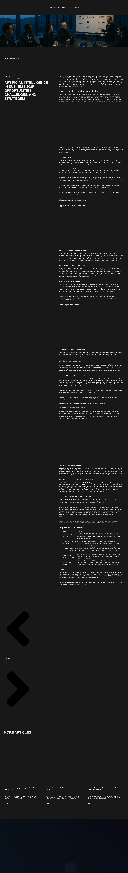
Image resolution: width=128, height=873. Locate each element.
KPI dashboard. (111, 291)
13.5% (68, 78)
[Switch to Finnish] (112, 8)
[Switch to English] (112, 7)
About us (56, 7)
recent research (110, 284)
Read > (6, 803)
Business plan (16, 78)
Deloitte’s (95, 253)
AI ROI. (79, 385)
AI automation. (112, 260)
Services (64, 7)
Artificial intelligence (18, 75)
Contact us (76, 7)
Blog (70, 7)
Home (50, 7)
